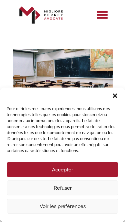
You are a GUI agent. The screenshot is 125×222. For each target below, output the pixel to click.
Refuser (63, 188)
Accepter (62, 170)
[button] (115, 96)
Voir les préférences (63, 206)
